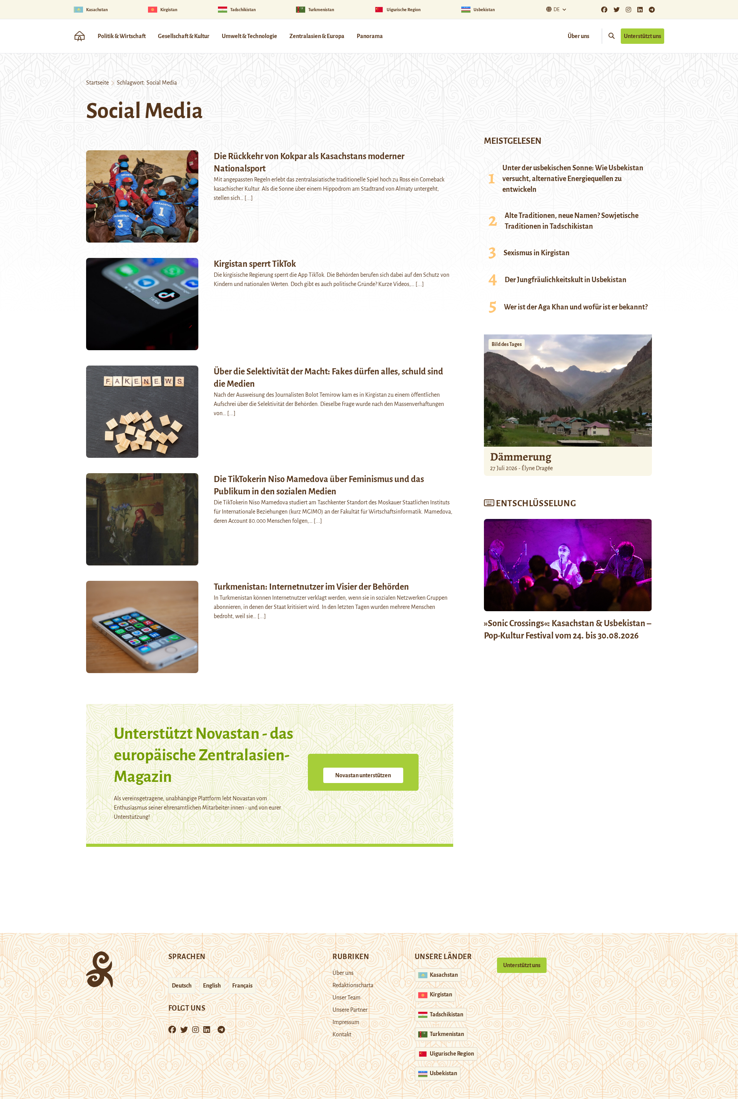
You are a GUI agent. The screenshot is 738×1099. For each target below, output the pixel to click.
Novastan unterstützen (363, 775)
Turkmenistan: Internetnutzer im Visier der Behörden (311, 587)
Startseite (97, 83)
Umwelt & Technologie (249, 36)
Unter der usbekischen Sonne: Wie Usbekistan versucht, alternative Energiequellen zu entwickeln (572, 178)
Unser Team (346, 997)
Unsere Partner (349, 1010)
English (212, 986)
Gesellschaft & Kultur (183, 36)
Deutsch (182, 986)
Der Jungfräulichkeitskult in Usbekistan (566, 280)
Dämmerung (520, 456)
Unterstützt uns (642, 36)
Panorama (370, 36)
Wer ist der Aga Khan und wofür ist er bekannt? (576, 307)
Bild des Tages (507, 344)
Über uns (578, 36)
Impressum (345, 1022)
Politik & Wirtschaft (122, 36)
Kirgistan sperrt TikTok (255, 264)
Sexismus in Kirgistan (537, 253)
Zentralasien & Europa (316, 36)
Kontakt (341, 1034)
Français (242, 986)
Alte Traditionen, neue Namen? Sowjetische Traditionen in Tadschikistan (571, 221)
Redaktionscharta (352, 985)
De (557, 9)
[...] (248, 198)
